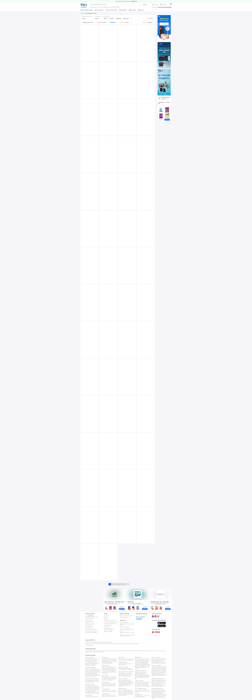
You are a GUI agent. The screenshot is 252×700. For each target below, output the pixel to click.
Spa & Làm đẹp (143, 683)
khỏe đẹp (106, 7)
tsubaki (102, 651)
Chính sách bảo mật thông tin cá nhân (111, 622)
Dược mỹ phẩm (96, 693)
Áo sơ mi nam (109, 667)
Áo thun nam (104, 666)
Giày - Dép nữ (105, 675)
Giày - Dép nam (105, 682)
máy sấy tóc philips (159, 691)
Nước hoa (89, 692)
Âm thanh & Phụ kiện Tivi (156, 659)
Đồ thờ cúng (122, 685)
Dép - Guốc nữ (110, 676)
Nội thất (123, 682)
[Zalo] (158, 616)
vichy (97, 651)
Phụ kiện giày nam (107, 685)
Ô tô (141, 691)
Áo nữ (103, 659)
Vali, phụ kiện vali (130, 660)
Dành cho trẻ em (91, 674)
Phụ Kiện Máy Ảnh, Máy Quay (156, 680)
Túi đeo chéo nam (108, 695)
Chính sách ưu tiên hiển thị (125, 628)
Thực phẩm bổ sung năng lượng (159, 675)
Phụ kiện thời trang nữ (122, 663)
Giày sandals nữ (108, 677)
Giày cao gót (104, 676)
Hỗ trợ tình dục (95, 692)
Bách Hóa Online (122, 688)
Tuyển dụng (106, 618)
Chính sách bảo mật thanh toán (110, 620)
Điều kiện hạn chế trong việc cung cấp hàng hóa (127, 624)
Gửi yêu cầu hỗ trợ (88, 619)
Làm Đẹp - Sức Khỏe (89, 684)
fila (99, 651)
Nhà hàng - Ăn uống (141, 684)
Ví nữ (114, 690)
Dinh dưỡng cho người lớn (92, 663)
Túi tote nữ (109, 691)
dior (89, 650)
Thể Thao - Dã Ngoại (156, 665)
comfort (160, 650)
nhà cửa (110, 7)
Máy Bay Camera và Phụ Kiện (158, 686)
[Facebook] (153, 616)
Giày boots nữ (106, 678)
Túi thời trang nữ (105, 689)
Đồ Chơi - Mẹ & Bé (89, 657)
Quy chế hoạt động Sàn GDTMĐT (126, 615)
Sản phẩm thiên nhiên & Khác (92, 689)
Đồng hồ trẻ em (131, 669)
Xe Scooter (145, 691)
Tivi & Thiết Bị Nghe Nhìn (141, 667)
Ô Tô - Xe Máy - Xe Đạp (140, 688)
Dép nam (108, 684)
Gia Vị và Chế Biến (124, 692)
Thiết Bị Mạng (125, 675)
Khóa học (145, 682)
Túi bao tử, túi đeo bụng (111, 696)
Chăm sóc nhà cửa (92, 676)
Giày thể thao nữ (161, 674)
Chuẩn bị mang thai (91, 665)
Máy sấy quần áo (157, 663)
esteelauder (93, 650)
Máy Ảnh (161, 686)
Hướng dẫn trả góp (88, 627)
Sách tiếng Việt (138, 695)
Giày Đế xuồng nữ (109, 680)
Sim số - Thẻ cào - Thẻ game (144, 686)
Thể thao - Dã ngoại (140, 661)
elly (118, 650)
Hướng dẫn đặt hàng (89, 621)
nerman (140, 650)
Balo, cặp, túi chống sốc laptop (126, 660)
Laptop (129, 676)
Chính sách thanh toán (124, 626)
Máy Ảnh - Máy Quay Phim (157, 678)
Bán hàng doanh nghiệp (108, 629)
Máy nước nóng (159, 662)
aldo (127, 650)
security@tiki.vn (95, 632)
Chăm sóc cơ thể (91, 687)
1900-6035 (90, 615)
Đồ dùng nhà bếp (88, 696)
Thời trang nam (105, 665)
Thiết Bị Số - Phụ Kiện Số (140, 670)
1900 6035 (90, 645)
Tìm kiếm (145, 4)
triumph (130, 650)
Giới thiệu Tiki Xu (107, 626)
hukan (94, 651)
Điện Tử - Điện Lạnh (156, 657)
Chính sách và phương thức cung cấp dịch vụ (127, 630)
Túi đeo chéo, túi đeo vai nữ (107, 690)
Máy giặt (155, 661)
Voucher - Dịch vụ (139, 680)
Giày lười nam (104, 683)
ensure (108, 650)
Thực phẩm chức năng (91, 686)
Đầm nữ (106, 659)
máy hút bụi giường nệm (158, 695)
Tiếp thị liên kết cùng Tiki (109, 628)
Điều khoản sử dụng (108, 625)
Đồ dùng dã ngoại (159, 667)
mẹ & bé (101, 7)
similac (157, 650)
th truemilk (99, 650)
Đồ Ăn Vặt (122, 693)
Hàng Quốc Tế (138, 657)
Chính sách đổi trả (88, 626)
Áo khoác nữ (110, 660)
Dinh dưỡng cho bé (91, 662)
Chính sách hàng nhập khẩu (90, 629)
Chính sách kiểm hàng (89, 624)
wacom (144, 650)
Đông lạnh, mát (93, 671)
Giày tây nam (110, 683)
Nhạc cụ (127, 685)
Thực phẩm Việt (95, 670)
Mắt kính (128, 663)
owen (105, 650)
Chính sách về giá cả (124, 622)
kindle (137, 650)
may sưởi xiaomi (157, 693)
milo (120, 650)
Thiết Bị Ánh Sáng (159, 681)
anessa (147, 650)
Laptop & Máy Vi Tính (144, 665)
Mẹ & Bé (142, 663)
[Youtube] (155, 616)
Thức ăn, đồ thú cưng (91, 675)
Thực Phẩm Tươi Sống (90, 667)
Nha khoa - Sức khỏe (142, 685)
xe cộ (97, 7)
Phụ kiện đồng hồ (124, 669)
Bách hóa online (141, 664)
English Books (141, 696)
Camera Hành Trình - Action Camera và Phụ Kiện (158, 682)
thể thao (118, 7)
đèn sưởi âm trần (157, 697)
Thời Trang (145, 659)
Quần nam (109, 666)
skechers (124, 650)
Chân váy (110, 661)
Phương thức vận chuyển (90, 623)
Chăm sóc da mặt (88, 685)
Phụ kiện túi (114, 691)
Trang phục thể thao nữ (155, 666)
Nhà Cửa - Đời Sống (122, 678)
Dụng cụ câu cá (157, 671)
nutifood (134, 650)
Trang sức (120, 668)
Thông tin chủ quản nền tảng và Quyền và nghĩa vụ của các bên (127, 635)
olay (154, 650)
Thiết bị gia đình (95, 696)
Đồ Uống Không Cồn (125, 694)
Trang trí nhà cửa (121, 680)
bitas (164, 650)
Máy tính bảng (90, 682)
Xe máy (138, 691)
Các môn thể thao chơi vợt (158, 673)
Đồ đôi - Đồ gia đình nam (110, 670)
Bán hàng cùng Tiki (123, 617)
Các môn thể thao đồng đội (159, 672)
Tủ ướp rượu (163, 663)
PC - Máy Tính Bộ (123, 676)
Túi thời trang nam (106, 693)
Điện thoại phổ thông (91, 681)
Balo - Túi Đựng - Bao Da (158, 683)
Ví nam (103, 695)
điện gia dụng (93, 7)
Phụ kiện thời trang (122, 662)
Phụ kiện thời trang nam (125, 664)
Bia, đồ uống (89, 673)
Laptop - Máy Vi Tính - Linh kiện (125, 671)
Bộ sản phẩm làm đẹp (92, 693)
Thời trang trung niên (108, 663)
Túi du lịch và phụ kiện (125, 659)
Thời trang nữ (105, 657)
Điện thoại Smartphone (89, 680)
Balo (119, 659)
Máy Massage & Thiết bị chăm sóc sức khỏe (92, 688)
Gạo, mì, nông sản (91, 672)
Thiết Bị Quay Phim (158, 685)
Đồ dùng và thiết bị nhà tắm (126, 683)
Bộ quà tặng (124, 695)
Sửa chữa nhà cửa (124, 681)
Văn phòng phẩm (144, 695)
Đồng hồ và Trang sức (123, 667)
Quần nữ (109, 659)
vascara (86, 650)
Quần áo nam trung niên (108, 672)
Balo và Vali (121, 657)
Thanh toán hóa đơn (138, 682)
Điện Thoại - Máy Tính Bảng (91, 678)
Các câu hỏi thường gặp (89, 618)
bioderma (115, 650)
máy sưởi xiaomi (160, 694)
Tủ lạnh (155, 660)
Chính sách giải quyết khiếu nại (110, 623)
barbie (102, 650)
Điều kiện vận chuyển (108, 631)
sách (114, 7)
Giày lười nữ (112, 678)
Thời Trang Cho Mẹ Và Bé (90, 659)
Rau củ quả (89, 670)
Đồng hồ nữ (125, 668)
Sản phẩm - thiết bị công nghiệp (142, 666)
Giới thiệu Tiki (106, 615)
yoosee (151, 650)
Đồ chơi (97, 659)
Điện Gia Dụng (88, 695)
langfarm (91, 651)
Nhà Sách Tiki (138, 694)
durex (112, 650)
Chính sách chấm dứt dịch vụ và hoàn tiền (127, 633)
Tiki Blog (105, 617)
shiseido (87, 651)
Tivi (154, 662)
